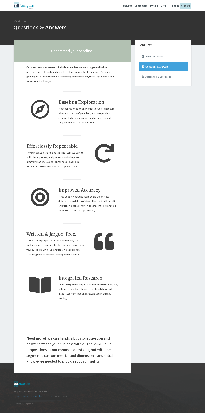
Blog (163, 5)
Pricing (154, 5)
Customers (141, 5)
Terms (16, 396)
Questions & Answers (156, 66)
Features (127, 5)
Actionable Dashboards (158, 76)
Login (175, 5)
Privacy (25, 396)
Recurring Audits (154, 56)
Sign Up (185, 5)
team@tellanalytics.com (41, 396)
